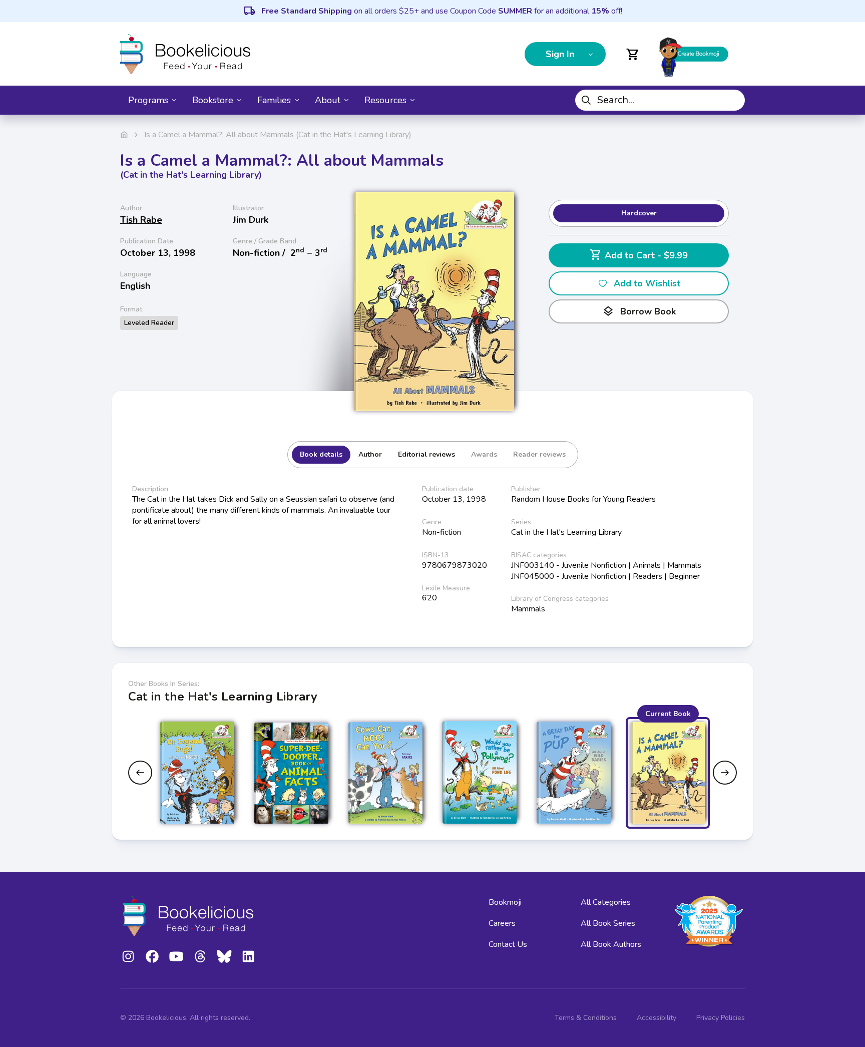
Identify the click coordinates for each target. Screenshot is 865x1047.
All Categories (606, 902)
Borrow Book (639, 311)
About (327, 100)
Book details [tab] (321, 454)
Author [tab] (370, 454)
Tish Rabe (141, 220)
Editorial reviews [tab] (426, 454)
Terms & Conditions (586, 1017)
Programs (148, 100)
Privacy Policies (720, 1017)
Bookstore (212, 100)
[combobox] (660, 100)
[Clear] (733, 100)
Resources (385, 100)
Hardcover (639, 213)
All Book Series (608, 923)
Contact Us (508, 944)
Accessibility (656, 1017)
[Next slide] (725, 773)
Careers (502, 923)
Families (274, 100)
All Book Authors (611, 944)
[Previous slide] (140, 773)
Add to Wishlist (647, 283)
